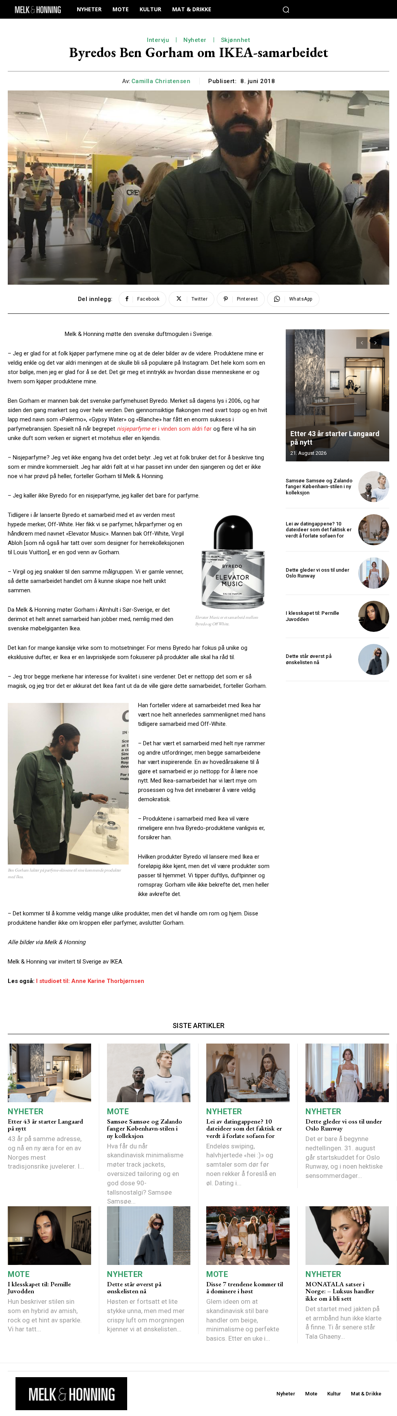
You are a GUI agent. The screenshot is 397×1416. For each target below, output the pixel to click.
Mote (118, 1111)
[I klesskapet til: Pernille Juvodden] (373, 616)
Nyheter (195, 40)
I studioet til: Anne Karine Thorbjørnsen (90, 981)
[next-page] (375, 343)
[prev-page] (362, 343)
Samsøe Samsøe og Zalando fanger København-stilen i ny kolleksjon (319, 487)
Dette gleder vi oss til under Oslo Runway (344, 1125)
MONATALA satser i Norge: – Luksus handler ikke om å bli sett (340, 1291)
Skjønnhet (235, 40)
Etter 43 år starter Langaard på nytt (45, 1125)
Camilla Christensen (161, 81)
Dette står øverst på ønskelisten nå (308, 659)
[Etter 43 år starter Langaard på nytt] (337, 395)
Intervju (158, 40)
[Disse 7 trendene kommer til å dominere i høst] (248, 1235)
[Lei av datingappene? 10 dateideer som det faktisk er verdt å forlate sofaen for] (373, 529)
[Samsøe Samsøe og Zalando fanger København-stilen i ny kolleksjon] (373, 486)
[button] (286, 9)
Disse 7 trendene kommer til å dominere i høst (244, 1288)
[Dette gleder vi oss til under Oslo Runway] (373, 572)
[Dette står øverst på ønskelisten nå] (373, 659)
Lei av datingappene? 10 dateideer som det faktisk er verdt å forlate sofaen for (319, 530)
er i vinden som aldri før (164, 428)
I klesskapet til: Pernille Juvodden (39, 1288)
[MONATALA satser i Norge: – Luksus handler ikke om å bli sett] (347, 1235)
